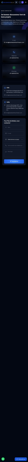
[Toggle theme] (21, 2)
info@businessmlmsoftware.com (15, 42)
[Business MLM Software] (7, 2)
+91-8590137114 (14, 58)
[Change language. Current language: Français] (16, 2)
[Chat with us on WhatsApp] (3, 459)
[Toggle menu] (26, 2)
